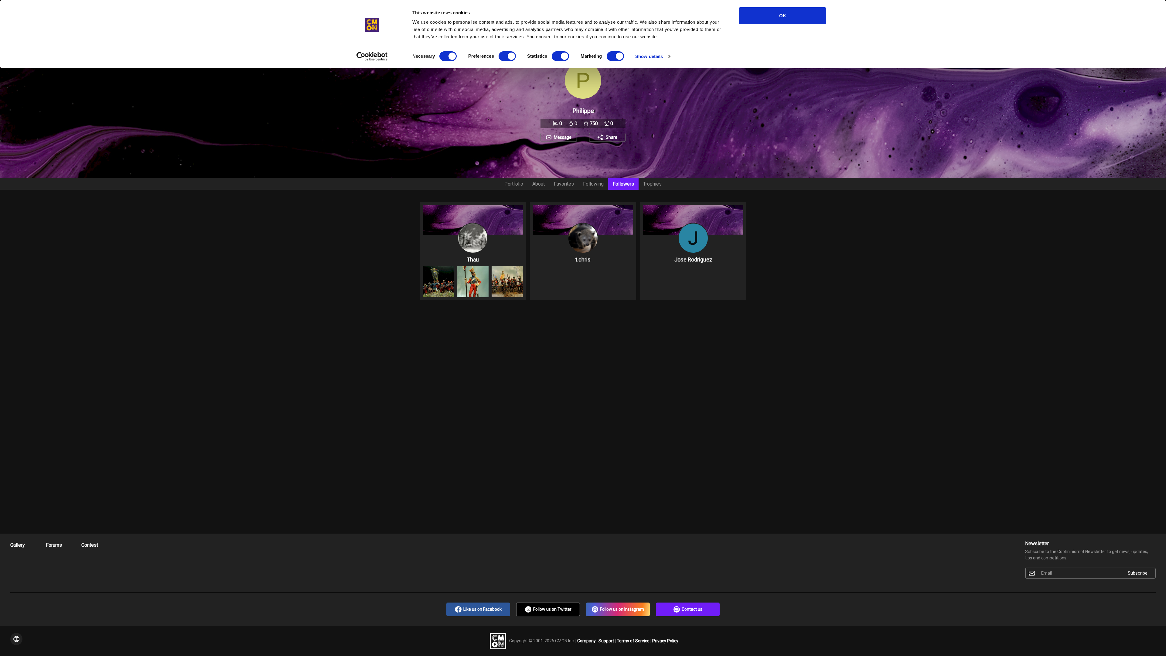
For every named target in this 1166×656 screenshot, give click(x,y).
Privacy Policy (665, 640)
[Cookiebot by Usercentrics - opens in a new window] (372, 56)
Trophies (652, 184)
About (538, 184)
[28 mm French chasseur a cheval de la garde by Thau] (507, 281)
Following (593, 184)
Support (606, 640)
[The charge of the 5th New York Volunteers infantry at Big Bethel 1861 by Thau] (438, 281)
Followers (623, 184)
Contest (89, 545)
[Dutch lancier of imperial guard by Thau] (472, 281)
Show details (649, 56)
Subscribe (1137, 573)
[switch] (507, 56)
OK (782, 15)
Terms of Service (633, 640)
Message (562, 137)
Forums (54, 545)
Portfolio (513, 184)
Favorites (564, 184)
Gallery (17, 545)
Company (587, 640)
